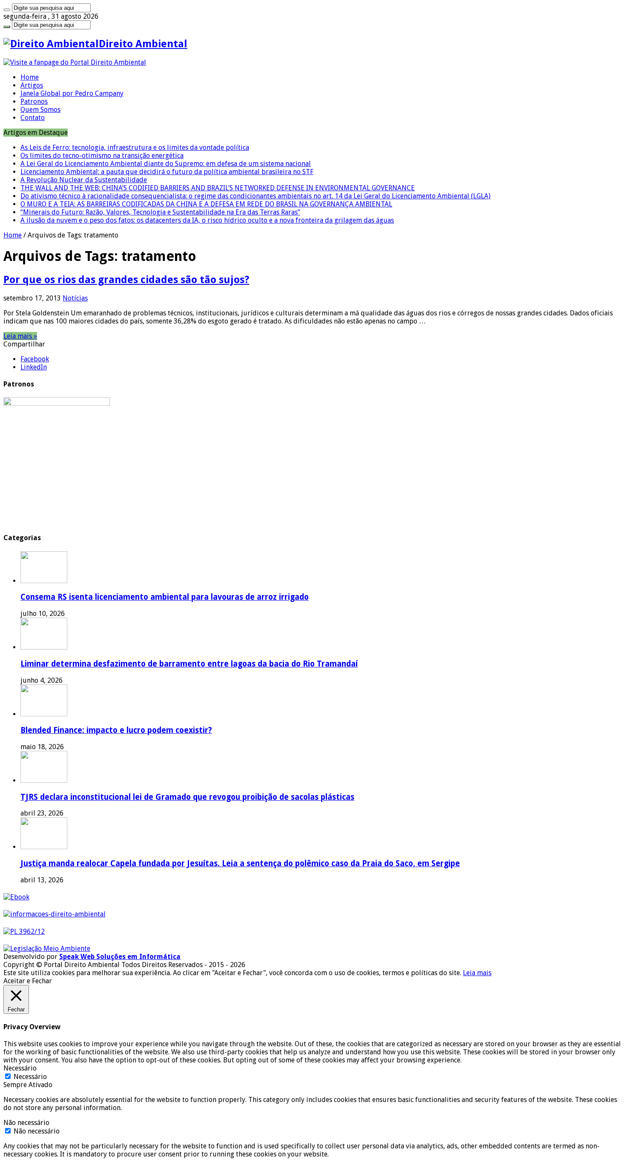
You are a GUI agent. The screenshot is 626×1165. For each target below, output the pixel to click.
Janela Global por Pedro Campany (71, 93)
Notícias (75, 298)
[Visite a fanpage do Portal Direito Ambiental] (74, 62)
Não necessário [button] (26, 1123)
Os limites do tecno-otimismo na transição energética (102, 156)
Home (29, 77)
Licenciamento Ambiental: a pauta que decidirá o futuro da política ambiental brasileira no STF (166, 172)
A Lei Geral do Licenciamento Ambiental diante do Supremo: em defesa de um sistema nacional (165, 164)
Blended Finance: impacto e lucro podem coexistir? (116, 730)
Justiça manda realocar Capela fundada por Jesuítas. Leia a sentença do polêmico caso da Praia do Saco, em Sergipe (240, 863)
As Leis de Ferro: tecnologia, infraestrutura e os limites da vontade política (134, 147)
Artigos (31, 85)
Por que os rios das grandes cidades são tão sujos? (126, 280)
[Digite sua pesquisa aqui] (6, 10)
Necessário (30, 1077)
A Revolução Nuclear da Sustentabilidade (83, 180)
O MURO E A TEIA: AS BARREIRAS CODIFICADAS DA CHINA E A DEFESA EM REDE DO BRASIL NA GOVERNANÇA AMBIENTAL (206, 204)
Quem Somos (40, 110)
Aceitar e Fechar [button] (27, 981)
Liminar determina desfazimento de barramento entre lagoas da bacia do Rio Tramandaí (189, 663)
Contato (32, 118)
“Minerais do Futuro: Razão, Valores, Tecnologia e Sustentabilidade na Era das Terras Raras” (160, 212)
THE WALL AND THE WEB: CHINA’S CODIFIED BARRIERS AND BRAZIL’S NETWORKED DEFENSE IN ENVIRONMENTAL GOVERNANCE (217, 188)
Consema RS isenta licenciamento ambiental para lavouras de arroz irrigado (164, 597)
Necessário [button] (20, 1068)
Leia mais (477, 973)
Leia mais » (20, 336)
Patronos (34, 101)
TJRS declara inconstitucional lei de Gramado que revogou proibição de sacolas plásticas (187, 797)
